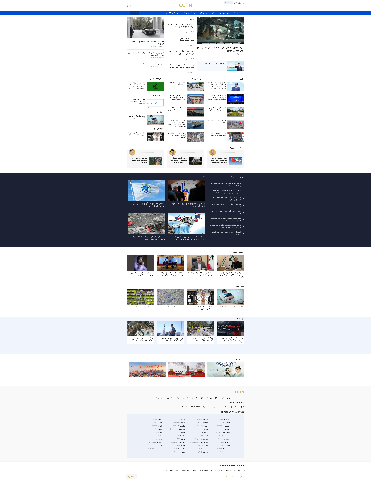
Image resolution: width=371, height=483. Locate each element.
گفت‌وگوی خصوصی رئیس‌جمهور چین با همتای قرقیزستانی (226, 233)
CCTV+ (184, 407)
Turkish (158, 439)
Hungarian (201, 439)
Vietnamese (155, 449)
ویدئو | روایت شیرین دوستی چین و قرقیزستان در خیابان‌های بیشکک (172, 339)
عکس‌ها (240, 286)
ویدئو (241, 318)
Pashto (181, 446)
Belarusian (222, 426)
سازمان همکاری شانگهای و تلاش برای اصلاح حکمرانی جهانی (149, 205)
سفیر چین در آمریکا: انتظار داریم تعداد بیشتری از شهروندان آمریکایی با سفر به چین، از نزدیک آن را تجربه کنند (225, 191)
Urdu (160, 446)
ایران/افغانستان (206, 397)
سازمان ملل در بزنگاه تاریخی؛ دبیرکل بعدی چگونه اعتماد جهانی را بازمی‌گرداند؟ (177, 97)
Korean (203, 452)
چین (222, 397)
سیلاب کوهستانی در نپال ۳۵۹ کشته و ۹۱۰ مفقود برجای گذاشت (177, 135)
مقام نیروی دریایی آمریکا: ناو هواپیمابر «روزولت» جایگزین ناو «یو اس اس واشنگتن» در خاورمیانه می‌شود (177, 123)
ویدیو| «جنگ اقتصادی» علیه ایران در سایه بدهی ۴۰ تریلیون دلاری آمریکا (225, 219)
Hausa (203, 429)
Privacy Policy (241, 477)
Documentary (195, 407)
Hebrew (203, 432)
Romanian (179, 449)
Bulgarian (223, 432)
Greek (202, 426)
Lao (182, 419)
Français (223, 407)
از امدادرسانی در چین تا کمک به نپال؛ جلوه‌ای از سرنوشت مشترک (149, 238)
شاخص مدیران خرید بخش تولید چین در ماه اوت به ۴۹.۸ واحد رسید (136, 101)
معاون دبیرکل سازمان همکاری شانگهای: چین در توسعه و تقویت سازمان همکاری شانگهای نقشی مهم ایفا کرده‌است (216, 85)
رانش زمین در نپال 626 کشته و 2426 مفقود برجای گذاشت (177, 84)
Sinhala (158, 423)
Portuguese (178, 442)
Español (232, 407)
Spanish (157, 426)
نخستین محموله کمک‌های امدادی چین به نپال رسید (218, 134)
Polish (181, 439)
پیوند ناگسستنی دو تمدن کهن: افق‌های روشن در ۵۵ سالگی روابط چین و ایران (219, 160)
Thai (160, 436)
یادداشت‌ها (239, 252)
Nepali (181, 432)
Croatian (224, 439)
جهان (217, 397)
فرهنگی (177, 397)
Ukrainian (156, 442)
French (202, 419)
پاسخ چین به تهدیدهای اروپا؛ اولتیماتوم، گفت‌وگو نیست (188, 205)
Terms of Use (230, 477)
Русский (206, 407)
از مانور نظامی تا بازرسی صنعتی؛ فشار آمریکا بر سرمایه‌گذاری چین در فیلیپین (188, 238)
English (241, 407)
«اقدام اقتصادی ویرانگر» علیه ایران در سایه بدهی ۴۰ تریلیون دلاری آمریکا (178, 160)
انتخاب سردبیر (188, 19)
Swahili (157, 429)
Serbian (158, 419)
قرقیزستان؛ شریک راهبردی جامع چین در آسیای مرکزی (217, 109)
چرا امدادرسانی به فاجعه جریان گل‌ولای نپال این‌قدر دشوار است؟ (202, 339)
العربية (214, 407)
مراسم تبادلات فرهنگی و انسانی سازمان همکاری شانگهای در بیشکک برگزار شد (217, 97)
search (133, 13)
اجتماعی (186, 397)
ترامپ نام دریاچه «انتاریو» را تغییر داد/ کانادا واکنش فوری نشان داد (177, 110)
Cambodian (224, 436)
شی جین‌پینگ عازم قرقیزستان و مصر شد (217, 121)
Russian (180, 452)
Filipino (225, 452)
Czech (225, 442)
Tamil (159, 432)
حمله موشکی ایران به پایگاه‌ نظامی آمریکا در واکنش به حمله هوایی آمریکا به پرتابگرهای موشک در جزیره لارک (137, 85)
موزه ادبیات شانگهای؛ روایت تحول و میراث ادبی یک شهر (136, 134)
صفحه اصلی (239, 397)
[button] (236, 43)
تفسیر (169, 397)
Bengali (225, 429)
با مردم (229, 397)
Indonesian (199, 442)
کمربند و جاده (159, 397)
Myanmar (178, 429)
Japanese (202, 449)
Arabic (225, 423)
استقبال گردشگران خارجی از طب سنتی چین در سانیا (136, 117)
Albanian (225, 419)
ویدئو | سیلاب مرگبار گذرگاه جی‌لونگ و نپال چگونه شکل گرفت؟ (142, 339)
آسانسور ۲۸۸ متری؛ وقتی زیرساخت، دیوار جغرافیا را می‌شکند (138, 160)
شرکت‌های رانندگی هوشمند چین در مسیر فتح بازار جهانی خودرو (226, 198)
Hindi (204, 436)
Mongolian (179, 426)
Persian (180, 436)
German (202, 423)
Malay (179, 423)
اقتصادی (195, 397)
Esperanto (223, 449)
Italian (203, 446)
